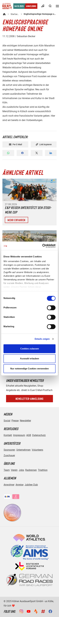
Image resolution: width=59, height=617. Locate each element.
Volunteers (37, 449)
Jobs (21, 470)
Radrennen (31, 470)
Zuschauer (9, 455)
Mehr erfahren (16, 220)
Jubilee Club (31, 484)
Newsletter (25, 420)
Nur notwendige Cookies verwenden (29, 368)
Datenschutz (39, 435)
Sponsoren (9, 449)
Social (7, 420)
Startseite (15, 14)
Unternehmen (23, 449)
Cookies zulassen (29, 348)
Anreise (19, 484)
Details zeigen (42, 339)
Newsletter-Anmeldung (30, 398)
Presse (15, 420)
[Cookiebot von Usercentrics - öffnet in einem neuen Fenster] (42, 246)
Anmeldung (25, 6)
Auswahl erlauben (29, 358)
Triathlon (43, 470)
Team (7, 470)
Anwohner (9, 484)
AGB (28, 435)
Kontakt (8, 435)
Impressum (19, 435)
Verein (14, 470)
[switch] (51, 307)
